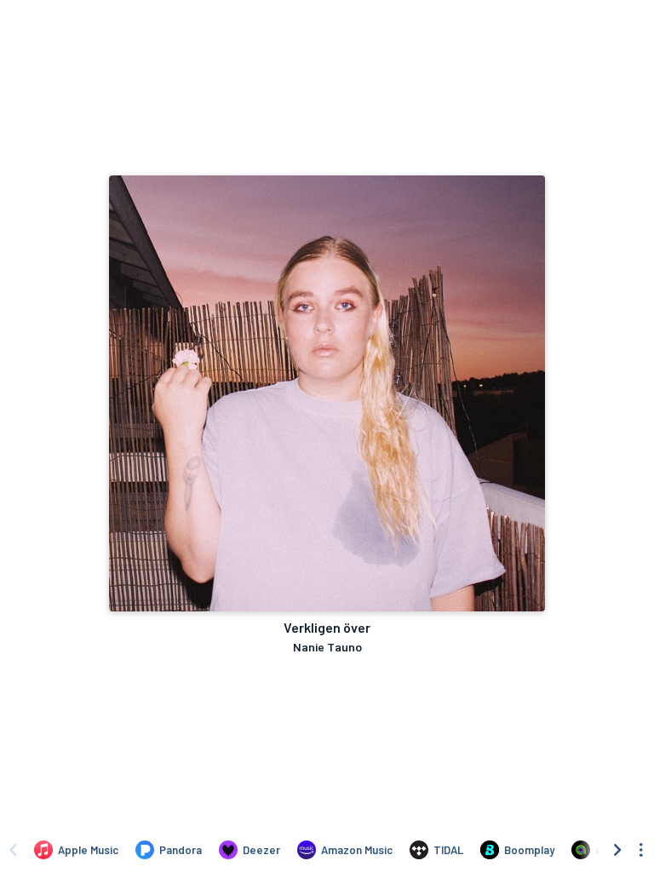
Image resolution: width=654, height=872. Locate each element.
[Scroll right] (617, 850)
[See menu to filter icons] (641, 850)
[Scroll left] (13, 850)
